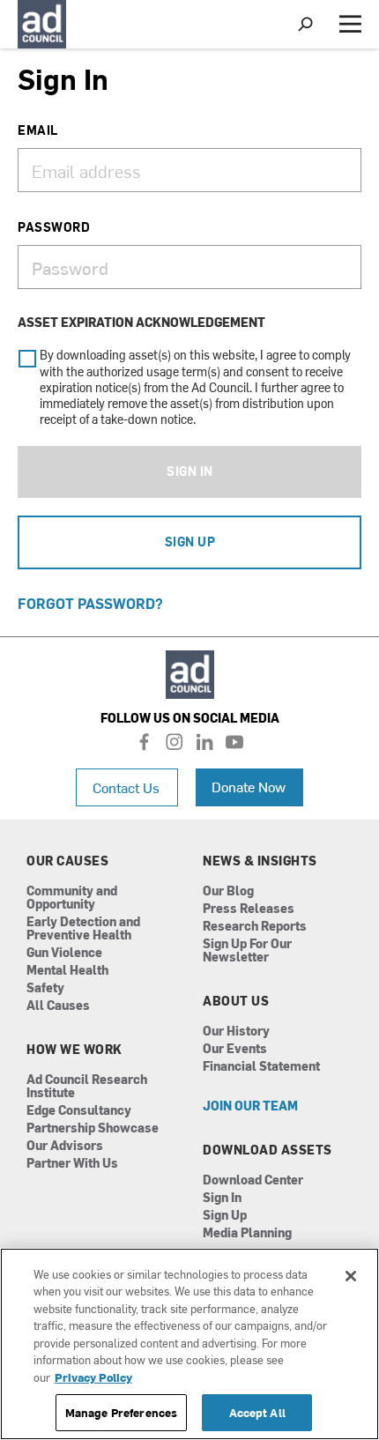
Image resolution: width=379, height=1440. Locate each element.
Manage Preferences (121, 1412)
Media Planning (247, 1233)
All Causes (58, 1006)
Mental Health (67, 970)
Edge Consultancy (78, 1110)
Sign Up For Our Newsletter (247, 951)
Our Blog (228, 891)
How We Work (74, 1049)
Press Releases (248, 909)
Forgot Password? (90, 602)
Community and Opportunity (71, 898)
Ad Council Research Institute (86, 1086)
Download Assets (267, 1150)
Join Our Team (250, 1106)
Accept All (257, 1412)
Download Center (253, 1180)
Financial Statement (261, 1066)
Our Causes (67, 861)
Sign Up (190, 541)
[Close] (350, 1276)
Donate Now (249, 786)
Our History (236, 1031)
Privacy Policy (93, 1376)
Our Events (235, 1049)
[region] (189, 1344)
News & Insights (260, 861)
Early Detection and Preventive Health (83, 929)
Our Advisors (64, 1146)
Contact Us (126, 787)
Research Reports (255, 926)
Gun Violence (64, 953)
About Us (236, 1001)
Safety (45, 988)
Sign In (189, 471)
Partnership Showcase (92, 1128)
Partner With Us (72, 1163)
